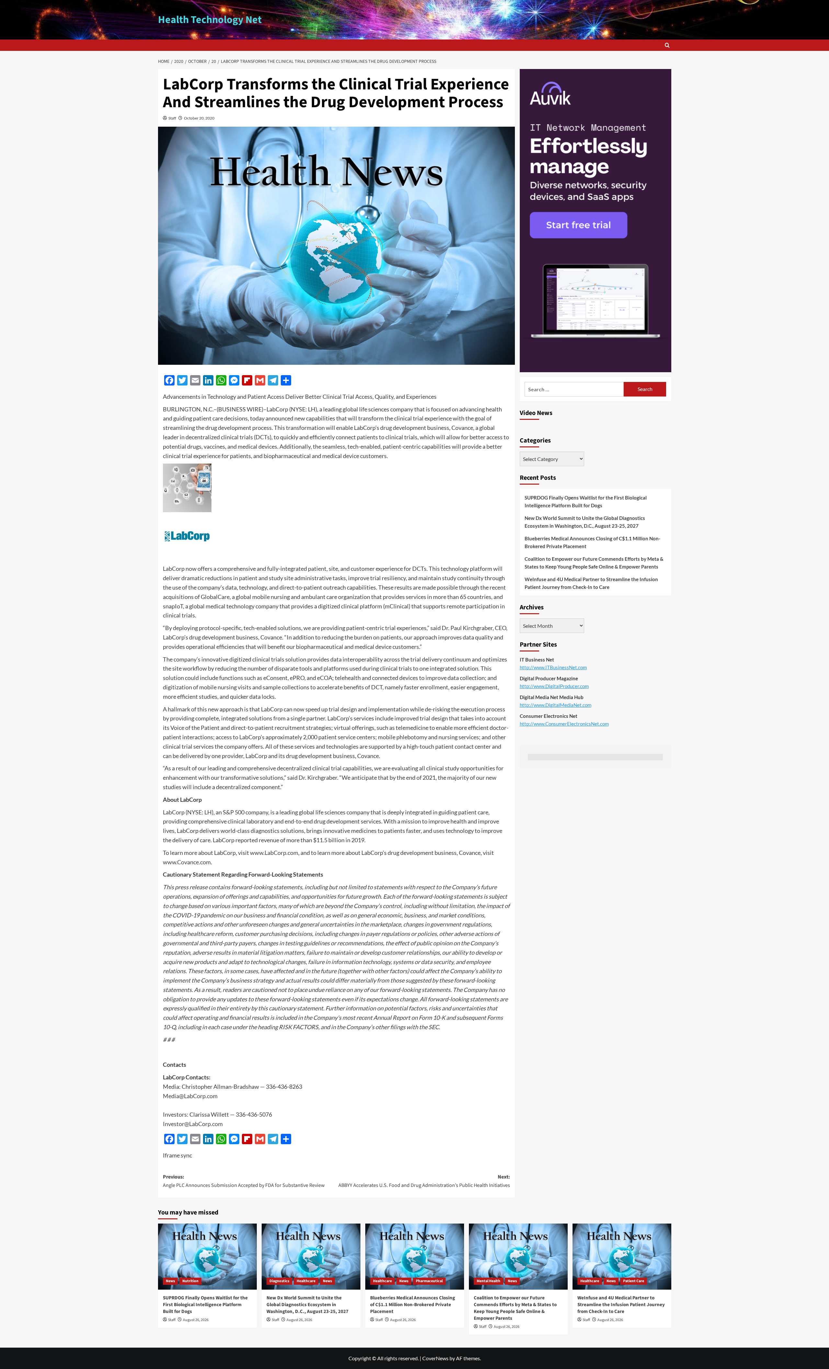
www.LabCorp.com (274, 852)
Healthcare (306, 1281)
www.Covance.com (187, 862)
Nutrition (190, 1281)
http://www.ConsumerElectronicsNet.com (564, 724)
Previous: (244, 1181)
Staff (172, 118)
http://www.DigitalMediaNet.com (555, 705)
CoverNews (435, 1358)
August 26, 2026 (196, 1320)
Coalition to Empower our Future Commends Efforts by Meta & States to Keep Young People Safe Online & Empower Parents (594, 562)
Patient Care (633, 1281)
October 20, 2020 (199, 118)
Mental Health (488, 1281)
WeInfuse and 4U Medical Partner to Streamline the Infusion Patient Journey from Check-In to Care (591, 583)
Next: (424, 1181)
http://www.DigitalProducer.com (554, 686)
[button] (667, 45)
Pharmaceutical (429, 1281)
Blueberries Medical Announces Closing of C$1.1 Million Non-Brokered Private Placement (592, 542)
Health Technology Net (210, 19)
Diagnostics (279, 1281)
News (170, 1281)
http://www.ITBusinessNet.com (553, 667)
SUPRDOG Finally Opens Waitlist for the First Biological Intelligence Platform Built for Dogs (586, 501)
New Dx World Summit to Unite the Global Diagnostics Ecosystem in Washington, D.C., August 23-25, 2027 (585, 522)
